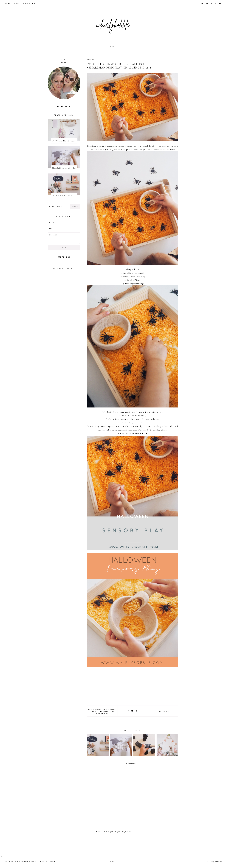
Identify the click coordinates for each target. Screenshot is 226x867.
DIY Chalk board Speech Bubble (64, 195)
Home (7, 4)
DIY (92, 709)
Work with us (29, 4)
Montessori (108, 711)
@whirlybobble (124, 831)
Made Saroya (214, 862)
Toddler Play (102, 713)
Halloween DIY (101, 709)
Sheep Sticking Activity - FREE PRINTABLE (64, 168)
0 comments (163, 711)
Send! (63, 248)
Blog (16, 4)
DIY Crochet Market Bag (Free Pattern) (64, 141)
